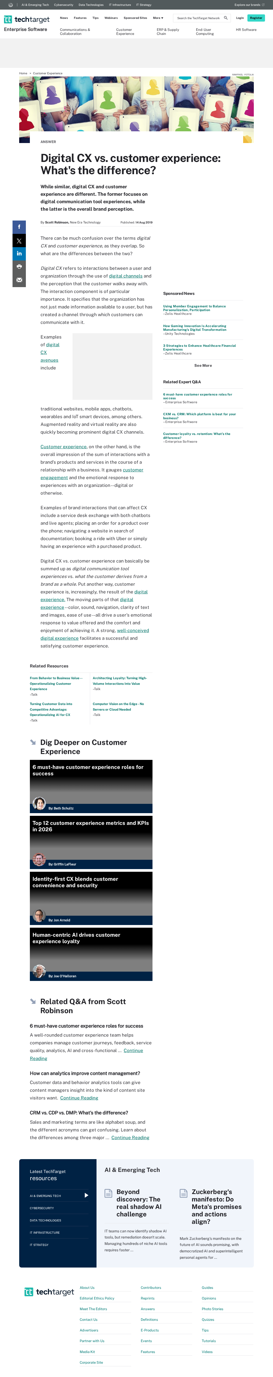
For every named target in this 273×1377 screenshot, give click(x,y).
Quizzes (208, 1320)
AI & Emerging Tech (35, 4)
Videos (207, 1352)
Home (23, 73)
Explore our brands (247, 4)
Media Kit (87, 1352)
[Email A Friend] (19, 280)
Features (80, 17)
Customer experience (64, 446)
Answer (48, 142)
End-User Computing (205, 31)
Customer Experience (125, 31)
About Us (87, 1288)
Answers (148, 1309)
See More (203, 365)
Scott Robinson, (57, 222)
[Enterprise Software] (27, 12)
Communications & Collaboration (75, 31)
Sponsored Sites (135, 17)
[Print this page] (19, 267)
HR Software (246, 30)
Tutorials (209, 1341)
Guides (207, 1288)
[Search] (226, 19)
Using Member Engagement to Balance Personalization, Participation (194, 308)
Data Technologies (91, 4)
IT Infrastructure (120, 4)
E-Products (150, 1330)
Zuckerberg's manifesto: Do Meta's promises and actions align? (217, 1206)
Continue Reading (79, 1098)
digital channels (126, 276)
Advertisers (89, 1330)
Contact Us (89, 1320)
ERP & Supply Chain (168, 31)
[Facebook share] (19, 227)
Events (146, 1341)
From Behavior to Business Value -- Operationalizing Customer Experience (56, 683)
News (64, 17)
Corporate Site (91, 1362)
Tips (96, 17)
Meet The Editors (93, 1309)
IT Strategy (143, 4)
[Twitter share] (19, 240)
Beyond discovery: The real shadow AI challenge (139, 1203)
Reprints (148, 1298)
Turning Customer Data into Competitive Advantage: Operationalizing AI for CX (51, 709)
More (156, 17)
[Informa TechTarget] (11, 5)
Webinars (111, 17)
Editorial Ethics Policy (97, 1298)
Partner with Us (92, 1341)
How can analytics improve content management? (85, 1073)
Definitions (149, 1320)
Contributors (151, 1288)
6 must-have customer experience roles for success (86, 1026)
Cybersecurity (63, 4)
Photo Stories (212, 1309)
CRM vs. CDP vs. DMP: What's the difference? (79, 1112)
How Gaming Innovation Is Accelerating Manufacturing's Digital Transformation (194, 328)
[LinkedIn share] (19, 253)
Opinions (209, 1298)
